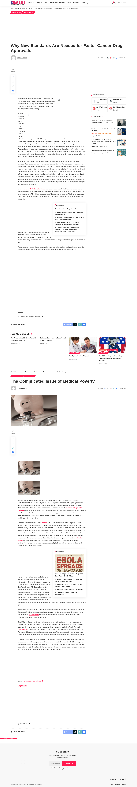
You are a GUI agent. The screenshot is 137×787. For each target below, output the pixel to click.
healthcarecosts (28, 681)
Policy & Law (16, 12)
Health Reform (112, 350)
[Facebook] (100, 101)
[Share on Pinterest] (110, 57)
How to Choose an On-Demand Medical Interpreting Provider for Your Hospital (103, 141)
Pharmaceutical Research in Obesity (70, 589)
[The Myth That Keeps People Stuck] (121, 122)
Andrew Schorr (22, 58)
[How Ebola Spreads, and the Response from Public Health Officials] (69, 563)
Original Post (22, 686)
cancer (28, 316)
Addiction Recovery (97, 122)
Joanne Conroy (22, 388)
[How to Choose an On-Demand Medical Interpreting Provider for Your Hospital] (121, 142)
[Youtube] (117, 108)
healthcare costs (31, 724)
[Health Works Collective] (18, 3)
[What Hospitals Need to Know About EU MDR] (121, 131)
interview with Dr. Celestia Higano (33, 189)
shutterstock (38, 681)
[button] (87, 3)
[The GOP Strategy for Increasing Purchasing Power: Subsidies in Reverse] (112, 345)
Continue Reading (8, 738)
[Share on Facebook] (105, 57)
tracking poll (22, 629)
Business (94, 133)
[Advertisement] (68, 28)
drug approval (35, 316)
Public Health (28, 12)
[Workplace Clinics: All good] (83, 345)
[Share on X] (107, 57)
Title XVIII (44, 523)
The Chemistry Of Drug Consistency (103, 150)
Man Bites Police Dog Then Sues (66, 209)
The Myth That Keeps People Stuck (103, 120)
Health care (95, 146)
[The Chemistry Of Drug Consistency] (121, 152)
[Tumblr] (125, 779)
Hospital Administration (105, 133)
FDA (42, 316)
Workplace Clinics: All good (79, 356)
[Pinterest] (100, 108)
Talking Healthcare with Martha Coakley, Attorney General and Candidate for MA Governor (67, 230)
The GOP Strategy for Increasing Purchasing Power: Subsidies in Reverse (110, 358)
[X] (117, 101)
